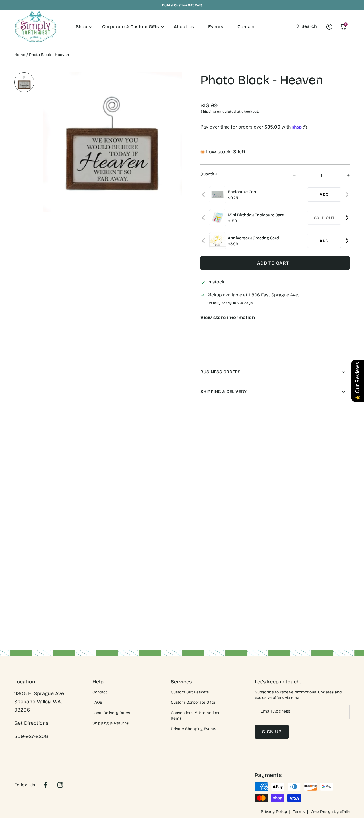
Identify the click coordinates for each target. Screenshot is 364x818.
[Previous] (204, 195)
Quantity (208, 174)
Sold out (324, 217)
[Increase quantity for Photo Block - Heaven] (343, 175)
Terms (299, 811)
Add (324, 194)
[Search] (299, 26)
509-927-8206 (31, 736)
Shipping (208, 112)
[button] (306, 26)
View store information (227, 317)
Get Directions (31, 723)
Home (19, 54)
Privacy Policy (274, 811)
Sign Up (272, 731)
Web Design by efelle (330, 811)
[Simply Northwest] (35, 27)
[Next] (347, 195)
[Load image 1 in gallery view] (24, 82)
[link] (82, 26)
